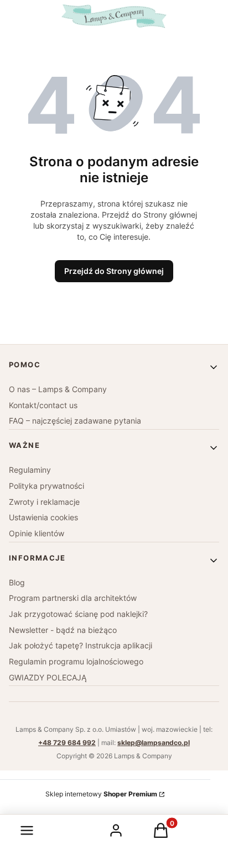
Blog (17, 582)
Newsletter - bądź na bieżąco (63, 630)
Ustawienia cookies (43, 517)
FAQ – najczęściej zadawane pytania (75, 420)
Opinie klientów (36, 533)
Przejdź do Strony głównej (114, 271)
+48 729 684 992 (67, 742)
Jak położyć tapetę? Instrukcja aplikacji (80, 645)
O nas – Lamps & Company (58, 389)
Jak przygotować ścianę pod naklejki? (78, 614)
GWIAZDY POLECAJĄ (47, 677)
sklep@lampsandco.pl (153, 742)
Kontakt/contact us (43, 405)
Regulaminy (30, 469)
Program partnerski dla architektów (73, 598)
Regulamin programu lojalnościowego (76, 661)
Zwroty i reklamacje (44, 501)
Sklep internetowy (101, 794)
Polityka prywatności (46, 485)
